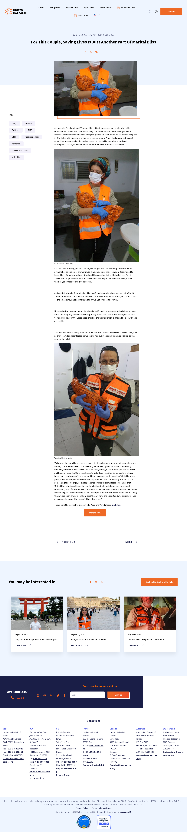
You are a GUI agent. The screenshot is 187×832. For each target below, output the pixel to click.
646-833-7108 (40, 758)
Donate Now (95, 512)
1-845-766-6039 (41, 761)
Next (128, 542)
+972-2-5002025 (15, 752)
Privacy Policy (36, 778)
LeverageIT (125, 812)
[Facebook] (85, 51)
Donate (171, 11)
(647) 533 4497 (119, 755)
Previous (68, 542)
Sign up (118, 695)
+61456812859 (146, 748)
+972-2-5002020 (15, 748)
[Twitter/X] (90, 51)
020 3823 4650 (69, 761)
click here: (117, 504)
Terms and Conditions (101, 808)
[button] (41, 8)
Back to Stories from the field (159, 582)
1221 (20, 697)
